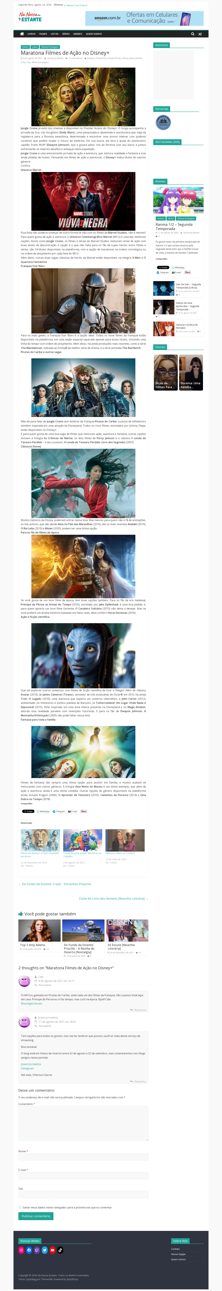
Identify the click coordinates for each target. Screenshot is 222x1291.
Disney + (91, 58)
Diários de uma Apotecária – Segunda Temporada (187, 306)
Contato (175, 1248)
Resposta (140, 1010)
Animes (77, 33)
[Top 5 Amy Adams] (39, 921)
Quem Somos (94, 33)
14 (47, 949)
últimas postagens (40, 62)
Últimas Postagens (49, 47)
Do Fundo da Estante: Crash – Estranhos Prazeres (54, 884)
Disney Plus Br (114, 58)
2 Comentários (75, 58)
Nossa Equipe (178, 1254)
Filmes (43, 33)
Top (28, 62)
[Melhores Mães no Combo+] (125, 840)
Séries (66, 33)
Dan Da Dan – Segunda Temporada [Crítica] (188, 286)
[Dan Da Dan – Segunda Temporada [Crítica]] (163, 282)
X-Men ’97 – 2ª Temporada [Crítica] (82, 4)
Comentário (26, 1104)
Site (20, 1189)
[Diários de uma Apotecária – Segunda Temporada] (163, 301)
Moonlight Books (31, 1003)
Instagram (27, 1068)
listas (131, 58)
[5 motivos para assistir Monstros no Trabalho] (82, 840)
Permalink (45, 985)
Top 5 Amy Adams (32, 945)
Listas (54, 33)
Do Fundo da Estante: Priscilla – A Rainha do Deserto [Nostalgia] (79, 948)
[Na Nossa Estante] (22, 33)
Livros (31, 33)
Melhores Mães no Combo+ (120, 853)
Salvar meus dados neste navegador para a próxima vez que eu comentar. (67, 1207)
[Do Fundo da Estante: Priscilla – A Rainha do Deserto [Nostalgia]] (83, 921)
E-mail (23, 1170)
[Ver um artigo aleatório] (200, 33)
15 (139, 952)
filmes (125, 58)
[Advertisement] (173, 74)
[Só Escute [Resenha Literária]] (127, 921)
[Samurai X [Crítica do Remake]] (163, 323)
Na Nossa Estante (55, 58)
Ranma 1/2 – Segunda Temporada (174, 226)
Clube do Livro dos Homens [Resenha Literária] (113, 898)
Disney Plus (101, 58)
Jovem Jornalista (31, 1064)
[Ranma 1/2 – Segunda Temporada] (178, 188)
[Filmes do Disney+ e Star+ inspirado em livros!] (40, 840)
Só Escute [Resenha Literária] (121, 946)
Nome (23, 1151)
